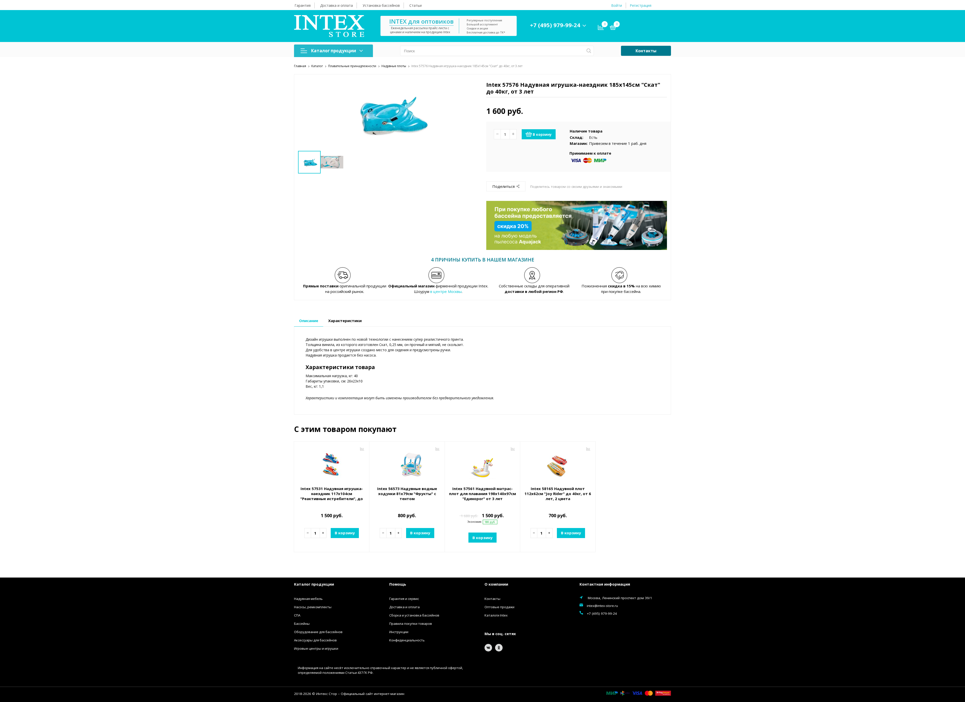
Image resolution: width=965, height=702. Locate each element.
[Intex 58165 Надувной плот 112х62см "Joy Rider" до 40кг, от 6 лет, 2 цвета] (557, 464)
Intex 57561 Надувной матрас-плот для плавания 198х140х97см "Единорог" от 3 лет (482, 493)
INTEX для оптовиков (421, 21)
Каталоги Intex (496, 615)
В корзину (542, 134)
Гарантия (303, 5)
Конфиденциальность (407, 640)
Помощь (397, 584)
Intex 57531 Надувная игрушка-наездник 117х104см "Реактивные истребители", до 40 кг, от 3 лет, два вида (331, 496)
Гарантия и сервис (404, 598)
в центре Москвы (446, 291)
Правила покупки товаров (410, 623)
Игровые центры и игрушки (316, 648)
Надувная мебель (308, 598)
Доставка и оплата (336, 5)
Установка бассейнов (381, 5)
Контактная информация (605, 584)
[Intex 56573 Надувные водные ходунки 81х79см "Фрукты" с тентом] (407, 464)
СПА (297, 615)
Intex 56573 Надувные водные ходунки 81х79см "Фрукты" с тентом (407, 493)
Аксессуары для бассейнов (315, 640)
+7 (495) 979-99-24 (555, 25)
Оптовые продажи (499, 607)
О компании (496, 584)
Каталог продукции (333, 51)
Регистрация (640, 5)
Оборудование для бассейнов (318, 632)
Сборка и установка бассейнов (414, 615)
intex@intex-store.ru (602, 605)
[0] (613, 28)
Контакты (646, 51)
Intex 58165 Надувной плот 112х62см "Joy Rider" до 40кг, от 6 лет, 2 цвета (557, 493)
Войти (616, 5)
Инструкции (398, 632)
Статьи (415, 5)
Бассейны (302, 623)
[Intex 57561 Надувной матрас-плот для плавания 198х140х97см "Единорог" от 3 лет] (482, 464)
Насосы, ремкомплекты (312, 607)
